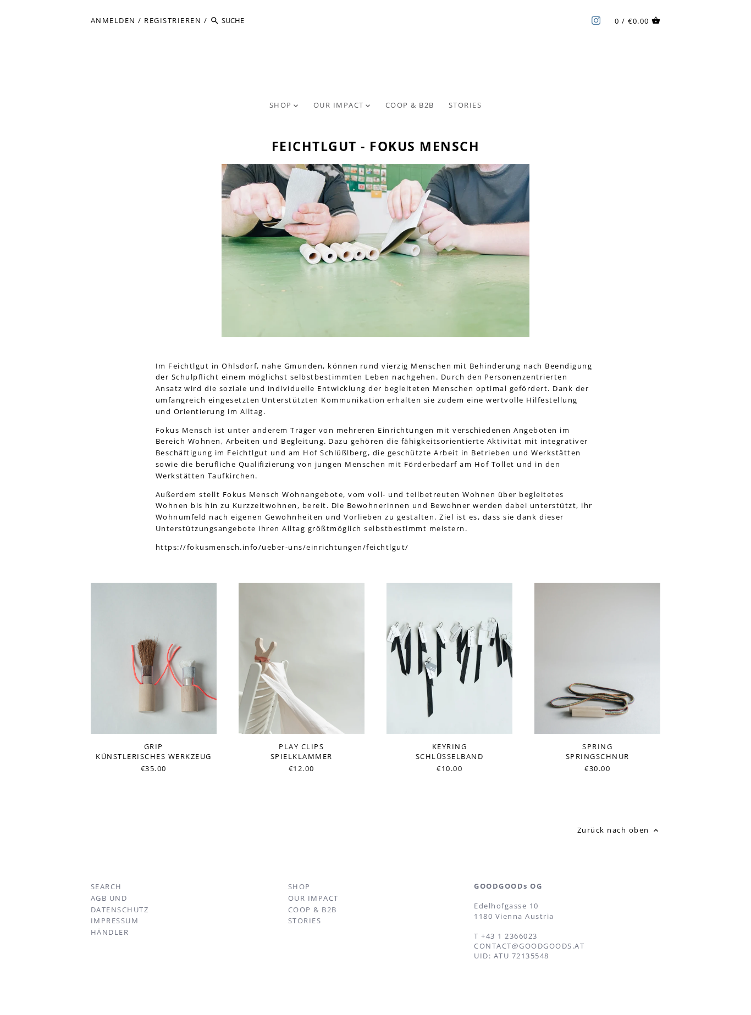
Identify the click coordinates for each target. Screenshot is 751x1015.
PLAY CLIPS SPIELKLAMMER (301, 751)
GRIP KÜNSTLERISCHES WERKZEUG (154, 751)
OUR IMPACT (313, 898)
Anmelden (113, 20)
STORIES (305, 920)
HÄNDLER (110, 932)
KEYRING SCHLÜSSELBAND (450, 751)
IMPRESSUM (115, 920)
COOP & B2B (312, 909)
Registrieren (172, 20)
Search (106, 886)
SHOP (299, 886)
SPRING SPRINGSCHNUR (597, 751)
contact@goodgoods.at (529, 946)
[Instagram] (596, 19)
